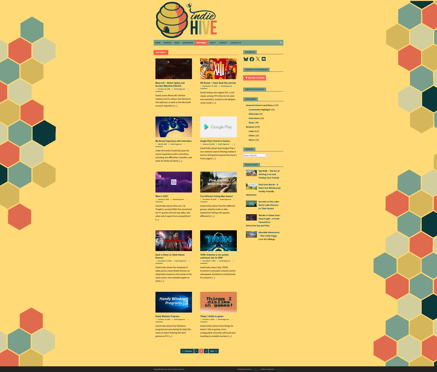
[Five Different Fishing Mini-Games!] (218, 181)
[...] (176, 105)
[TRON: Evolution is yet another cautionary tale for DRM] (218, 240)
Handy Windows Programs (167, 316)
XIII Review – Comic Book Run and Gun (218, 83)
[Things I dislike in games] (218, 301)
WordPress (256, 369)
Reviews (167, 43)
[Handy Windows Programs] (173, 301)
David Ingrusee (179, 89)
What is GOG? (161, 196)
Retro (252, 139)
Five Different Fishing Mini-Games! (216, 196)
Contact (223, 43)
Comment (159, 91)
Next (212, 351)
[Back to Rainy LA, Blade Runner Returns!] (173, 240)
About (213, 43)
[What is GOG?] (173, 181)
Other (252, 135)
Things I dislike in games (212, 316)
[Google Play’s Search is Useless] (218, 126)
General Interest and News (259, 105)
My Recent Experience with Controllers (173, 141)
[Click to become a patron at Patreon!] (254, 77)
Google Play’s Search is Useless (215, 141)
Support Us (236, 43)
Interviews (188, 43)
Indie (251, 131)
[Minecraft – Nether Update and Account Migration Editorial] (173, 68)
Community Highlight (260, 109)
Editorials (201, 43)
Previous (188, 351)
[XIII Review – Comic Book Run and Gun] (218, 68)
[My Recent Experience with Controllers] (173, 126)
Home (157, 43)
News (177, 43)
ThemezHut (278, 369)
